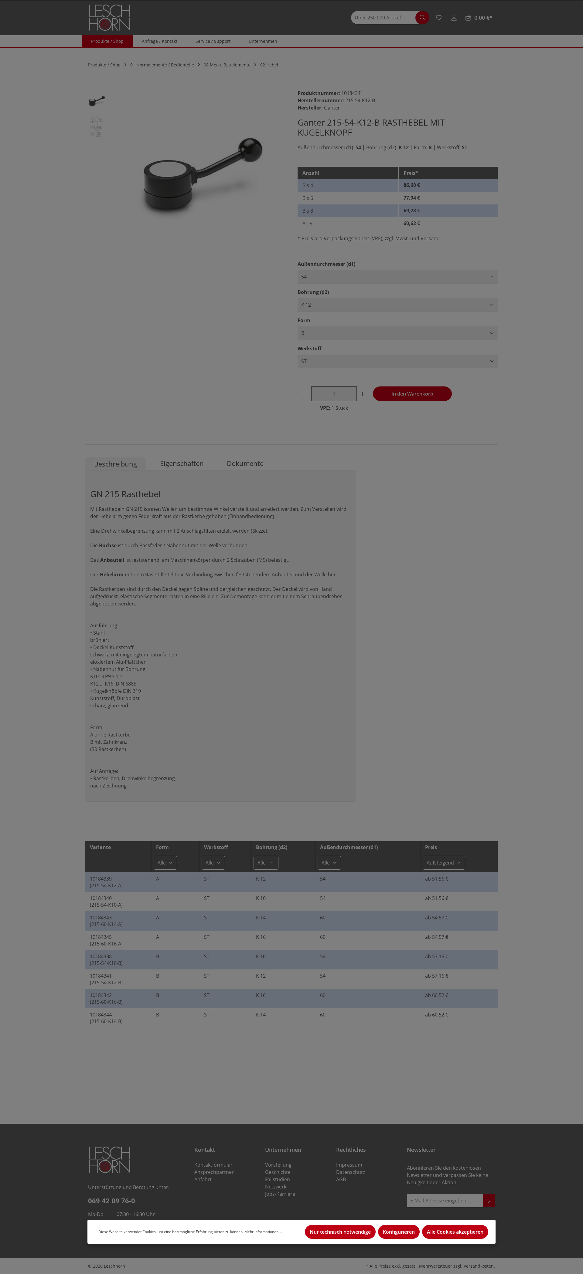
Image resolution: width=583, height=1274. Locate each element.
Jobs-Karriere (280, 1194)
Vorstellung (278, 1164)
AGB (341, 1179)
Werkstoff (309, 348)
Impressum (349, 1164)
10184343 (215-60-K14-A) (106, 921)
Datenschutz (350, 1172)
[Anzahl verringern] (305, 393)
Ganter (332, 107)
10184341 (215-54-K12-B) (106, 979)
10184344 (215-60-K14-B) (106, 1018)
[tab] (115, 463)
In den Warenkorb (412, 393)
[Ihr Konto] (454, 18)
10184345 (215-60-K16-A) (106, 940)
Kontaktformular (213, 1164)
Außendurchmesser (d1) (326, 263)
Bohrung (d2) (313, 291)
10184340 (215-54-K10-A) (106, 901)
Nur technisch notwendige (340, 1231)
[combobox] (386, 18)
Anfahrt (203, 1179)
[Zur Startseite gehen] (109, 18)
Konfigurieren (399, 1231)
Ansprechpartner (214, 1172)
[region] (185, 174)
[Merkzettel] (439, 18)
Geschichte (278, 1172)
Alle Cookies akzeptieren (455, 1231)
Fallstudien (277, 1179)
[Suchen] (422, 18)
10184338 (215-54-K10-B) (106, 959)
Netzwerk (275, 1186)
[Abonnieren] (489, 1201)
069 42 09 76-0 (111, 1200)
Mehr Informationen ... (263, 1231)
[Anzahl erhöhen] (363, 393)
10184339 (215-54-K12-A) (106, 882)
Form (304, 320)
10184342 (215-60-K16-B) (106, 998)
